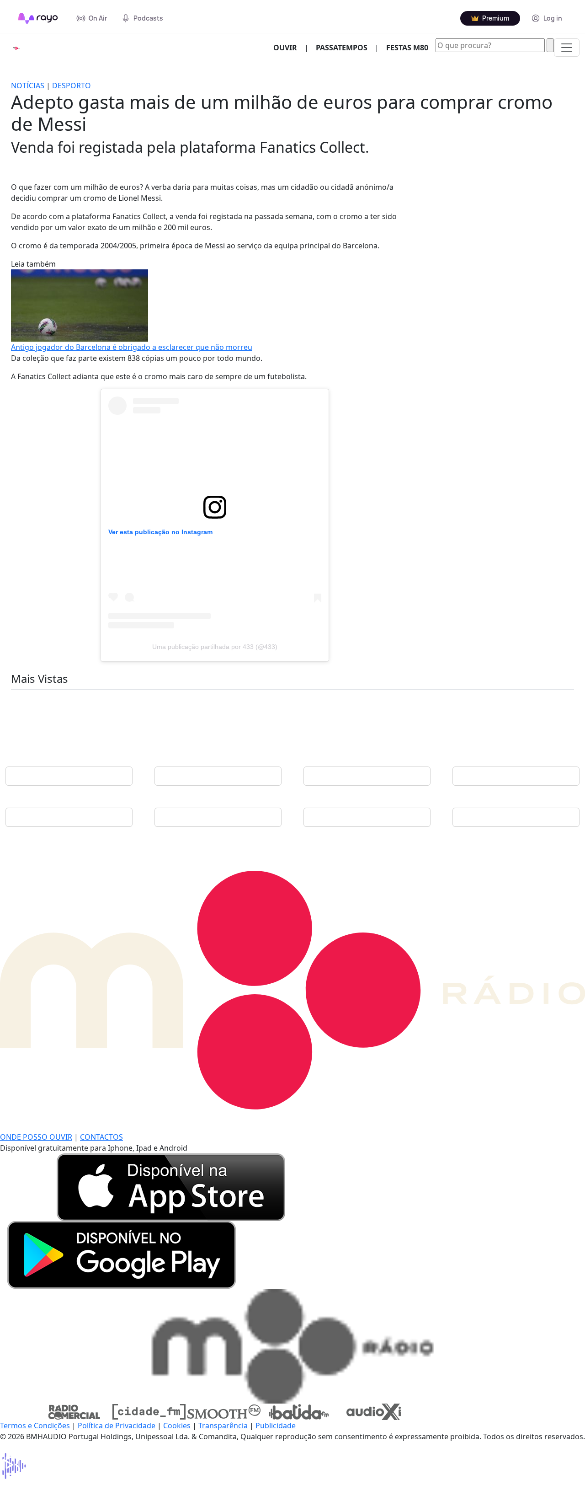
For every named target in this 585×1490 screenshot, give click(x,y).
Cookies (177, 1425)
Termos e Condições (35, 1425)
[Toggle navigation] (567, 47)
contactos (101, 1137)
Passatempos (341, 48)
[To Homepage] (38, 18)
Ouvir (288, 47)
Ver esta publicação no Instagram (160, 532)
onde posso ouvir (36, 1137)
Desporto (71, 85)
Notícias (27, 85)
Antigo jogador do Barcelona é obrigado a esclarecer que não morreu (131, 347)
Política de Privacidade (116, 1425)
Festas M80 (407, 48)
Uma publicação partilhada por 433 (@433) (214, 646)
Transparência (223, 1425)
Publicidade (275, 1425)
